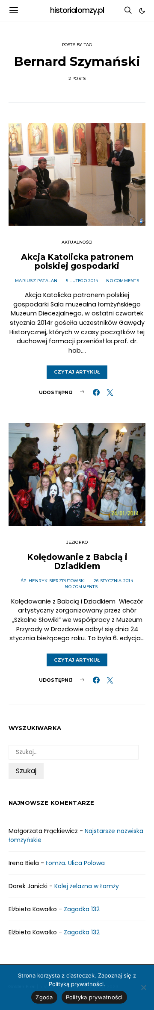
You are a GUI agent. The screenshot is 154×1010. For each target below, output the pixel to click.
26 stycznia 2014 (113, 580)
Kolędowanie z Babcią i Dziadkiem (77, 561)
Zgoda (44, 997)
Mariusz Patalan (36, 280)
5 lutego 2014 (82, 280)
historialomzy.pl (77, 10)
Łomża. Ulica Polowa (75, 863)
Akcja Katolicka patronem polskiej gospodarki (77, 261)
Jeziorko (77, 542)
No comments (122, 280)
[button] (142, 10)
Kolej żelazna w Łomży (86, 886)
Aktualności (77, 242)
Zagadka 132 (82, 909)
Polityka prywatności (94, 997)
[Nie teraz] (143, 987)
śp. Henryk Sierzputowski (53, 580)
